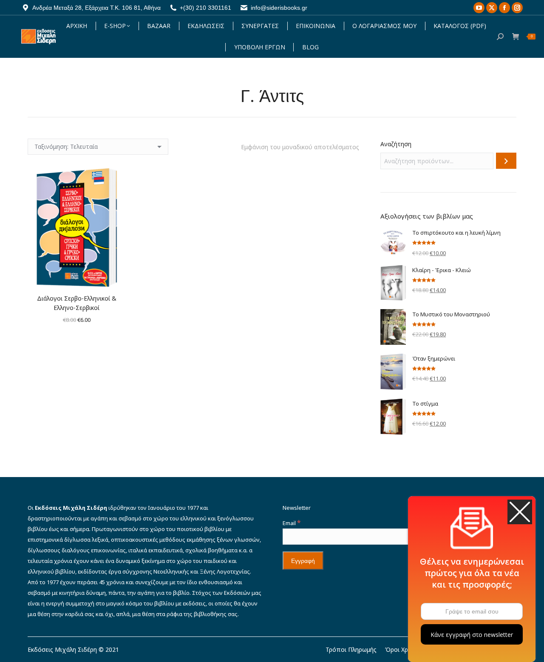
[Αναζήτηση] (506, 161)
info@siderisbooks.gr (279, 7)
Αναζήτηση (395, 144)
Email (291, 523)
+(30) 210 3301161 (205, 7)
